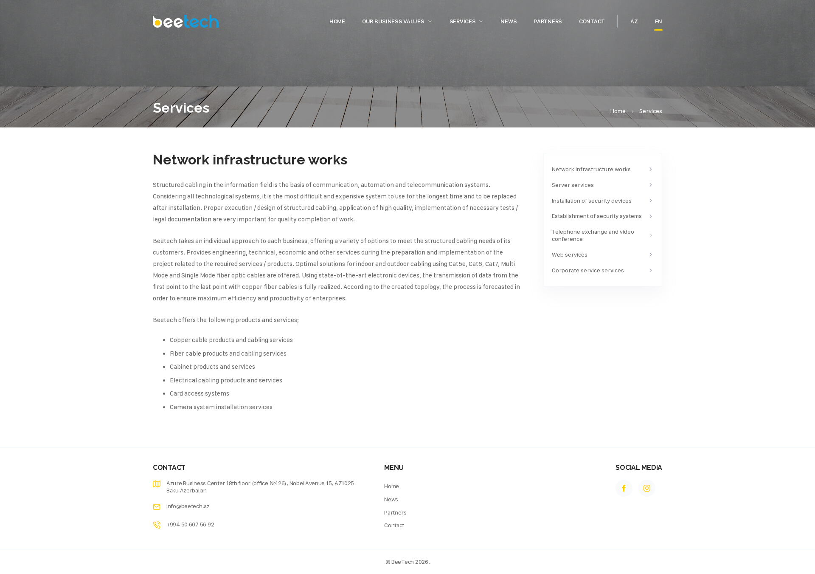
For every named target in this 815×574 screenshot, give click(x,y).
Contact (592, 21)
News (508, 21)
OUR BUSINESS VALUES (393, 21)
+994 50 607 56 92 (190, 524)
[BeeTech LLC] (186, 21)
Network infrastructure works (591, 169)
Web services (569, 254)
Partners (548, 21)
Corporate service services (588, 270)
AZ (634, 21)
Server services (573, 184)
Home (337, 21)
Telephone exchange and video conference (593, 235)
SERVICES (463, 21)
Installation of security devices (592, 200)
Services (650, 110)
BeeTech (402, 561)
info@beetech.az (188, 506)
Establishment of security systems (597, 215)
